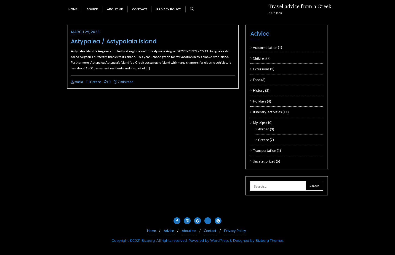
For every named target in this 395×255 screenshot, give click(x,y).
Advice (169, 231)
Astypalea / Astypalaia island (114, 41)
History (258, 90)
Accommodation (265, 47)
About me (189, 231)
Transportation (264, 150)
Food (257, 80)
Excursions (261, 69)
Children (259, 58)
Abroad (263, 129)
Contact (210, 231)
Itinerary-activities (267, 112)
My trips (259, 123)
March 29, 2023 (85, 32)
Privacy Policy (235, 231)
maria (78, 82)
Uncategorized (264, 161)
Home (151, 231)
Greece (95, 82)
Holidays (259, 101)
